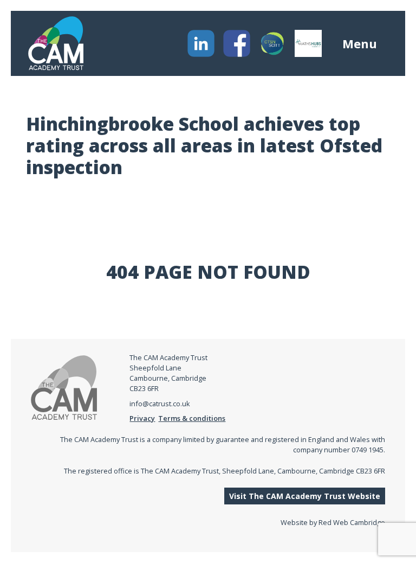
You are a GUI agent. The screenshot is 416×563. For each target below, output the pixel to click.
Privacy (142, 418)
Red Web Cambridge (351, 522)
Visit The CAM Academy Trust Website (304, 496)
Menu (359, 43)
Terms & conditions (191, 418)
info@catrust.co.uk (159, 403)
